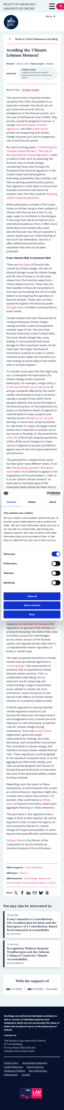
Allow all (32, 596)
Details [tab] (32, 502)
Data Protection (35, 1067)
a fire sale (11, 437)
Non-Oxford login (38, 1070)
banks (31, 125)
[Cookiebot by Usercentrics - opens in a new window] (46, 494)
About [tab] (52, 502)
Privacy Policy (11, 1063)
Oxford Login (11, 1074)
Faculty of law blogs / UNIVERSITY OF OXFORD (19, 6)
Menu (49, 16)
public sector (40, 128)
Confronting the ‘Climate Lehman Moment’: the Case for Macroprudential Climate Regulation (31, 151)
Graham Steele (15, 840)
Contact (26, 1074)
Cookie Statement (13, 1067)
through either (15, 307)
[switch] (56, 563)
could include (43, 731)
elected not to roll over (39, 418)
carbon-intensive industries (22, 197)
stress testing (15, 665)
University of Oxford (14, 1070)
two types (24, 264)
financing (51, 194)
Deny (32, 614)
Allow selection (32, 605)
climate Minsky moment (25, 467)
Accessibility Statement (34, 1063)
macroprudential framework (34, 624)
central (23, 125)
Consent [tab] (11, 502)
